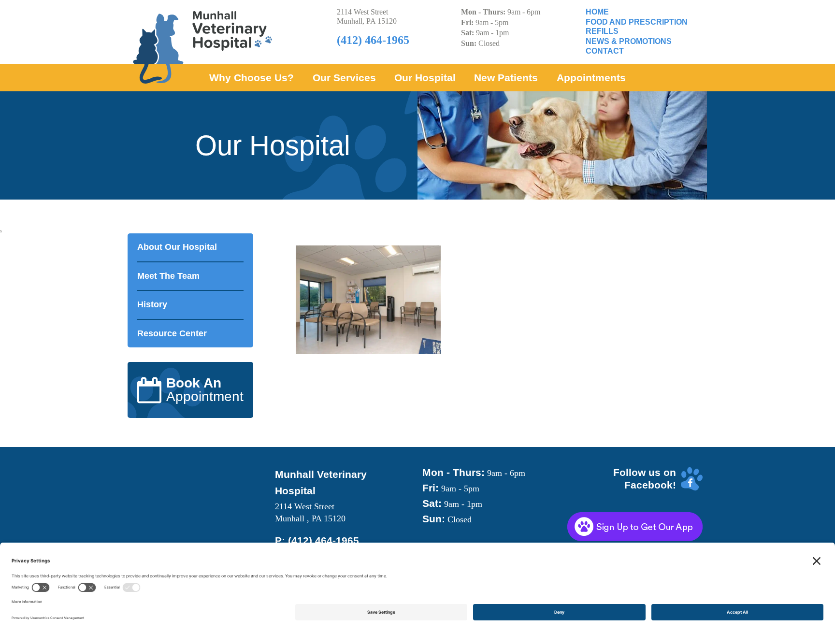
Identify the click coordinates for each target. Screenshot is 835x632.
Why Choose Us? (251, 77)
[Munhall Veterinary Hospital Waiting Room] (490, 299)
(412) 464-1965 (323, 540)
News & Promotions (629, 41)
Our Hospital (425, 77)
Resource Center (172, 333)
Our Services (344, 77)
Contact (605, 51)
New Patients (506, 77)
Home (597, 12)
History (152, 304)
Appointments (591, 77)
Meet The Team (168, 276)
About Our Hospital (177, 247)
